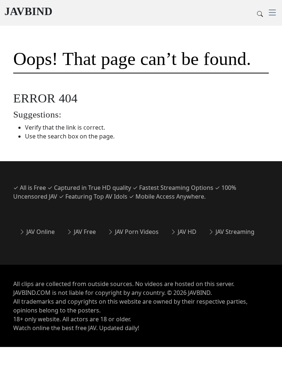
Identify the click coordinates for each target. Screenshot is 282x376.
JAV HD (186, 232)
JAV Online (40, 232)
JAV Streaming (234, 232)
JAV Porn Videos (136, 232)
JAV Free (84, 232)
